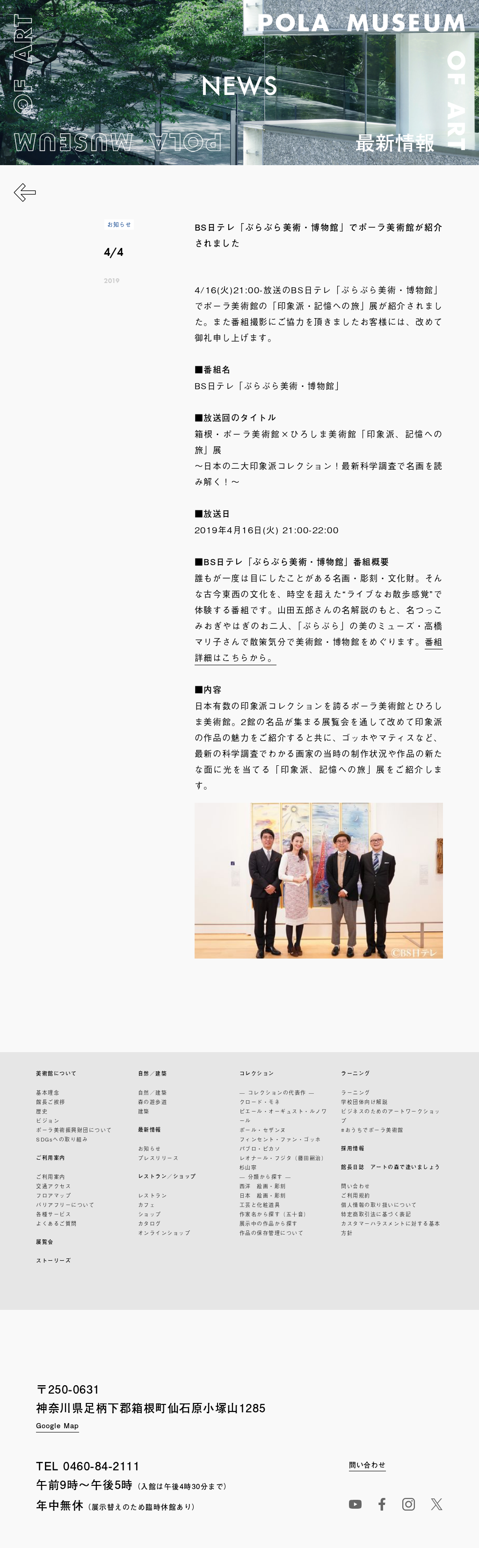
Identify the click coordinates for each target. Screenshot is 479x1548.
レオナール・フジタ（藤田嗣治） (283, 1158)
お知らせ (149, 1148)
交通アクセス (53, 1186)
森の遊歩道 (152, 1101)
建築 (144, 1111)
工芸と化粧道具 (260, 1204)
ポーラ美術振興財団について (74, 1130)
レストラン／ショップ (167, 1176)
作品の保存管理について (272, 1232)
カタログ (149, 1223)
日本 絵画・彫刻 (263, 1195)
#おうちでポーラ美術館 (372, 1130)
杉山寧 (248, 1167)
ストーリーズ (53, 1261)
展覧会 (45, 1242)
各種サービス (53, 1214)
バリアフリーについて (65, 1204)
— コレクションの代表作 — (277, 1092)
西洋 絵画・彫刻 (263, 1186)
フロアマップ (53, 1195)
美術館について (56, 1073)
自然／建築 (152, 1073)
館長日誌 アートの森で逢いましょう (391, 1167)
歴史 (42, 1111)
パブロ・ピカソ (260, 1148)
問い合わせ (355, 1186)
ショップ (149, 1214)
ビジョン (47, 1120)
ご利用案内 (50, 1158)
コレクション (257, 1073)
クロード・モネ (260, 1101)
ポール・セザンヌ (263, 1130)
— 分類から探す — (265, 1176)
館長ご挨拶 (50, 1101)
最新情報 (149, 1130)
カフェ (147, 1204)
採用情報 (352, 1148)
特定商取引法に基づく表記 (376, 1214)
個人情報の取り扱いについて (379, 1204)
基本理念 (47, 1092)
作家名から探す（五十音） (275, 1214)
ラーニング (355, 1073)
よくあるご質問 (56, 1223)
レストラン (152, 1195)
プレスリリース (158, 1158)
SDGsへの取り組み (62, 1139)
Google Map (57, 1425)
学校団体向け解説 (364, 1101)
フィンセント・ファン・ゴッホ (280, 1139)
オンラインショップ (164, 1232)
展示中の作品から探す (269, 1223)
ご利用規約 (355, 1195)
